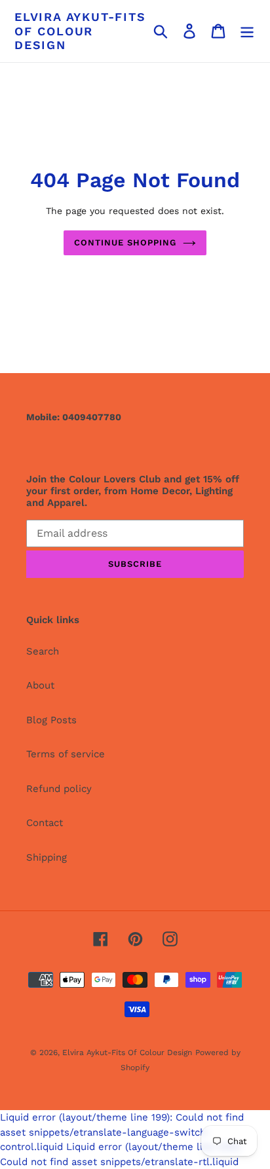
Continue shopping (125, 242)
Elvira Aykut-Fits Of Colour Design (80, 31)
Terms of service (65, 754)
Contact (44, 823)
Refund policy (59, 789)
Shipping (46, 857)
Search (42, 651)
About (40, 685)
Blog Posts (51, 720)
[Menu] (247, 31)
